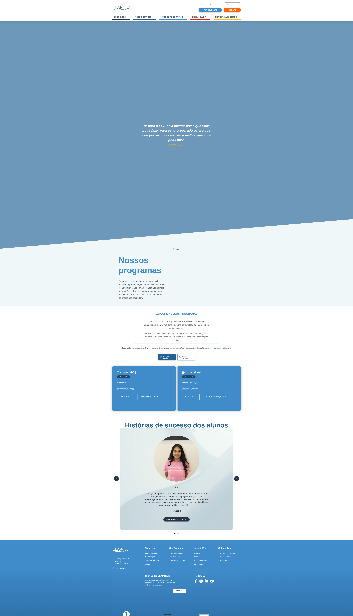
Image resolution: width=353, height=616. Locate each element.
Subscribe (179, 590)
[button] (232, 4)
